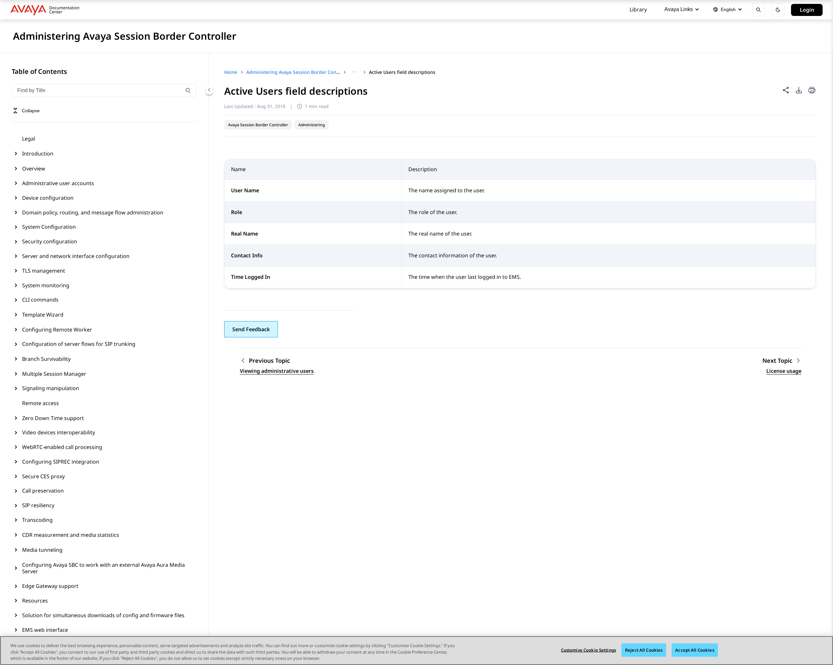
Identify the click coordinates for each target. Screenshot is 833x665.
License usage (783, 370)
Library (638, 9)
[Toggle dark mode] (778, 9)
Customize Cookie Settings (588, 650)
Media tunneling (42, 549)
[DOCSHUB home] (46, 9)
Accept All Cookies (694, 650)
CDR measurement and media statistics (70, 534)
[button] (251, 329)
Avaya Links (678, 9)
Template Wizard (42, 314)
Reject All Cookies (643, 650)
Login (807, 9)
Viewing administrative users (277, 370)
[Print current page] (812, 90)
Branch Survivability (46, 358)
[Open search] (758, 9)
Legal (28, 138)
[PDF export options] (799, 90)
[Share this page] (786, 90)
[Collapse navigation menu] (209, 89)
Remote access (40, 403)
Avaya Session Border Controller (258, 125)
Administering (311, 125)
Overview (33, 168)
